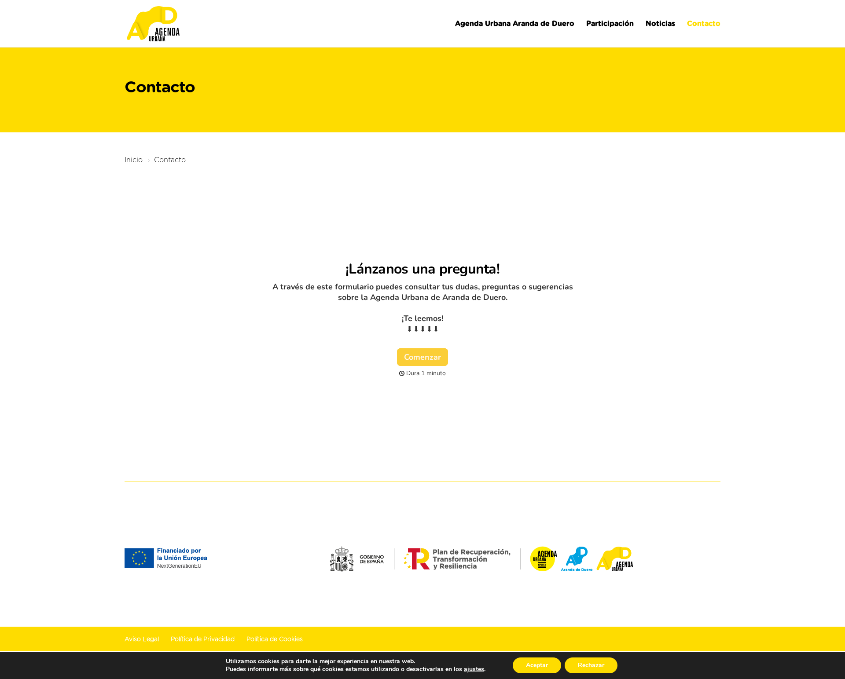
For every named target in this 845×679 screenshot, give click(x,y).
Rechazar (591, 665)
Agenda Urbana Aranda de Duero (514, 24)
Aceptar (537, 665)
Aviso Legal (142, 639)
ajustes (474, 669)
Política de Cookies (274, 639)
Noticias (660, 24)
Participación (610, 24)
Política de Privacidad (203, 639)
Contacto (703, 24)
